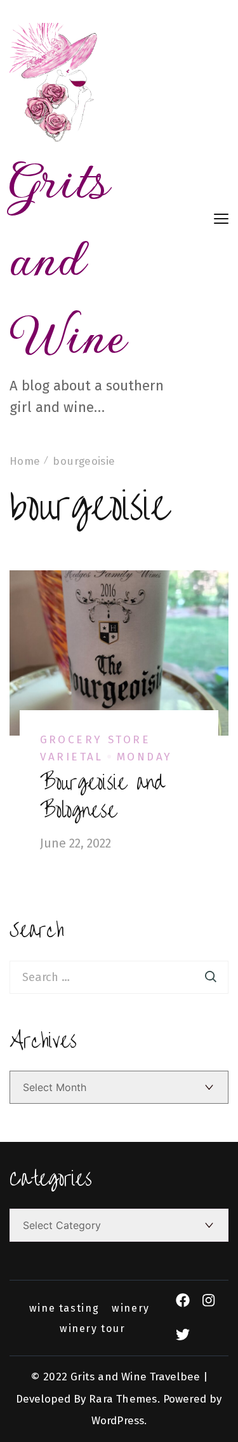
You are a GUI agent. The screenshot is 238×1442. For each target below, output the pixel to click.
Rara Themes (123, 1399)
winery (131, 1308)
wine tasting (64, 1308)
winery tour (93, 1329)
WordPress (118, 1420)
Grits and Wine (68, 257)
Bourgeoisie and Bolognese (102, 797)
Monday (145, 757)
